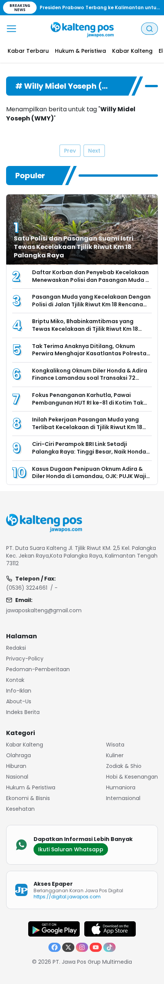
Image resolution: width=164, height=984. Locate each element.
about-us (18, 701)
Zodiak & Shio (123, 766)
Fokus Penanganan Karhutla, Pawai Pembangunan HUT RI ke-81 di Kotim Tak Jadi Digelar (87, 402)
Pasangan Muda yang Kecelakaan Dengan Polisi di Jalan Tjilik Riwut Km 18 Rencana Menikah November (91, 304)
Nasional (17, 777)
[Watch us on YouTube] (96, 947)
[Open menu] (11, 29)
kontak (15, 680)
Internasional (123, 798)
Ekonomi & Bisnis (28, 798)
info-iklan (18, 690)
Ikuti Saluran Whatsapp (70, 849)
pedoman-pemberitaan (38, 669)
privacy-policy (24, 658)
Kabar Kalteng (24, 744)
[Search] (149, 29)
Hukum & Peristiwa (30, 787)
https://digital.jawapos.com (67, 896)
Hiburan (16, 766)
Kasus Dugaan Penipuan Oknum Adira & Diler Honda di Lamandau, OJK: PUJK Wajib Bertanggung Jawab (91, 476)
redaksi (16, 648)
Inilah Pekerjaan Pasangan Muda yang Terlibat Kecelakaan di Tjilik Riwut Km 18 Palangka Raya (87, 427)
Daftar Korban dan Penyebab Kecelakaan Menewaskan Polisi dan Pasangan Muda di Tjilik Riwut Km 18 (91, 279)
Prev (70, 151)
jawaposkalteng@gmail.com (44, 610)
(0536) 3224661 (26, 588)
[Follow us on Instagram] (82, 947)
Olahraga (18, 755)
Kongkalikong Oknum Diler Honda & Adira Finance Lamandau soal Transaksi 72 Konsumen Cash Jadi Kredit (89, 378)
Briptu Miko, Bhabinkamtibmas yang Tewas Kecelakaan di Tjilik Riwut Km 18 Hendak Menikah (85, 328)
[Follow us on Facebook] (54, 947)
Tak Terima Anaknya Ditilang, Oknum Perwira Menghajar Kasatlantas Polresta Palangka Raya (89, 353)
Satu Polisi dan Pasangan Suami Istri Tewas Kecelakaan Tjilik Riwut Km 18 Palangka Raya (73, 247)
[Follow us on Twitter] (68, 947)
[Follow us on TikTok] (109, 947)
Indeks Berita (23, 712)
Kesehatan (20, 809)
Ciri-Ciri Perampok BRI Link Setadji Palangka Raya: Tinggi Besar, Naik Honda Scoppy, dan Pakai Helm (89, 451)
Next (94, 151)
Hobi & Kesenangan (132, 777)
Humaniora (120, 787)
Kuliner (115, 755)
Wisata (115, 744)
